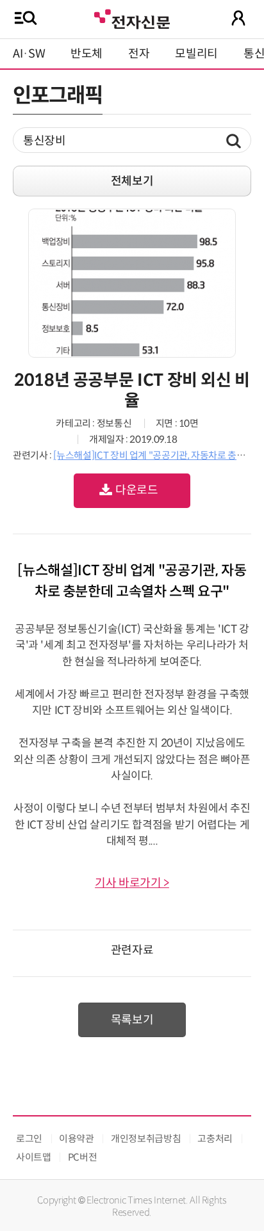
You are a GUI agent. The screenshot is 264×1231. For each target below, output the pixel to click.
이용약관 (76, 1138)
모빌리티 (196, 54)
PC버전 (82, 1157)
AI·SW (29, 54)
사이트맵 (33, 1157)
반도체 (86, 54)
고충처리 (215, 1138)
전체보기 (132, 181)
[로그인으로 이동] (238, 18)
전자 (138, 54)
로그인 (29, 1138)
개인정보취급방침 (146, 1138)
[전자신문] (132, 17)
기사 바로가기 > (132, 883)
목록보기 (132, 1020)
